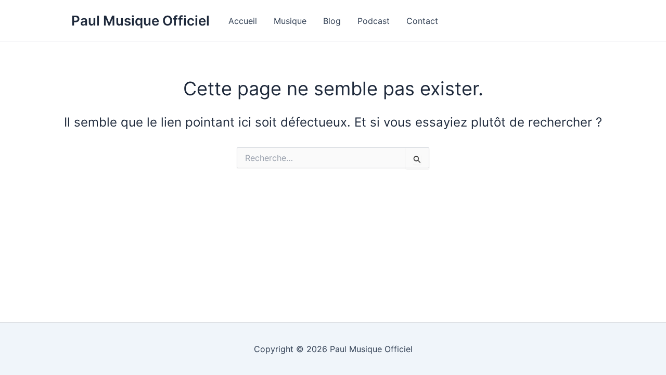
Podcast (373, 21)
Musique (290, 21)
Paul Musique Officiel (140, 20)
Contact (422, 21)
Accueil (242, 21)
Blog (332, 21)
